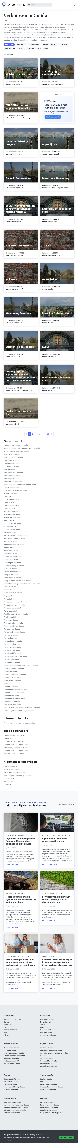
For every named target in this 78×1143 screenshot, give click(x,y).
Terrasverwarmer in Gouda (14, 608)
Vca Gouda (44, 1081)
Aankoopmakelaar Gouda (14, 753)
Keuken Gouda (46, 1079)
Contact (7, 1022)
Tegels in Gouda (10, 596)
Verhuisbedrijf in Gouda (13, 653)
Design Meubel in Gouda (13, 457)
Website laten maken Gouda (51, 1087)
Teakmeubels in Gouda (13, 593)
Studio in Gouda (10, 587)
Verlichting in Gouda (12, 662)
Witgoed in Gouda (11, 686)
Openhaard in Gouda (12, 529)
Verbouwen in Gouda (12, 650)
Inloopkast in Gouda (12, 487)
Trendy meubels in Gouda (14, 626)
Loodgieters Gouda (11, 1058)
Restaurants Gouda (11, 1048)
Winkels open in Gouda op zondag (17, 775)
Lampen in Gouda (11, 511)
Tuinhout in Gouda (11, 635)
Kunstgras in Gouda (11, 508)
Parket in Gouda (10, 532)
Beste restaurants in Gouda (14, 772)
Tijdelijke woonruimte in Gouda (16, 614)
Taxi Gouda (44, 1024)
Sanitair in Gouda (10, 554)
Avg (5, 1032)
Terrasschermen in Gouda (14, 605)
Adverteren (8, 1024)
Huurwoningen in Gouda (13, 481)
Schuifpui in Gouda (11, 560)
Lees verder (12, 865)
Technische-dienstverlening (20, 835)
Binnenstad (21, 44)
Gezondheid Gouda (47, 1030)
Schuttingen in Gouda (12, 563)
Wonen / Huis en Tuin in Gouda (16, 445)
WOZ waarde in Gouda (12, 704)
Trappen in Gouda (11, 620)
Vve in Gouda (9, 683)
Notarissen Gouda (11, 1081)
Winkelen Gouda (46, 1048)
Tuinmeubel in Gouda (12, 644)
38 (43, 434)
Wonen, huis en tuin (15, 893)
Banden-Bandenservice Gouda (16, 1107)
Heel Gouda (9, 44)
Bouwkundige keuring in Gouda (16, 747)
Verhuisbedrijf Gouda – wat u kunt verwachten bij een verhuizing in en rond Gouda (20, 962)
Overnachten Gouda (48, 1061)
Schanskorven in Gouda (13, 557)
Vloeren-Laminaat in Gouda (15, 674)
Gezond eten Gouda (48, 1035)
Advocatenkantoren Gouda (15, 1110)
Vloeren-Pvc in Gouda (12, 677)
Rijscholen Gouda (47, 1019)
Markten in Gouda (11, 778)
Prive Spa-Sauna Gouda (49, 1105)
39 (48, 434)
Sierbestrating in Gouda (13, 572)
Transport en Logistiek (17, 956)
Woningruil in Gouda (11, 695)
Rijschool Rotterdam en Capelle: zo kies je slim (54, 840)
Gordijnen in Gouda (11, 466)
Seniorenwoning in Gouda (14, 566)
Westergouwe (43, 48)
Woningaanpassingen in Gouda (16, 689)
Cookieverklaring (10, 1030)
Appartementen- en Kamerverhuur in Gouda (22, 448)
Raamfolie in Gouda (11, 547)
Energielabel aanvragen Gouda (16, 750)
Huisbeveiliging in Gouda (13, 472)
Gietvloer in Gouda (11, 463)
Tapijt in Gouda (10, 590)
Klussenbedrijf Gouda (12, 1079)
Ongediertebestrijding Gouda (51, 1113)
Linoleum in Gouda (11, 520)
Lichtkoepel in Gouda (12, 514)
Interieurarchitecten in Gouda (15, 490)
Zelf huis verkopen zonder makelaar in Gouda (22, 707)
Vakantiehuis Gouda (48, 1063)
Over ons (7, 1027)
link (17, 723)
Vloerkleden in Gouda (12, 680)
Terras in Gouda (10, 599)
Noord (21, 48)
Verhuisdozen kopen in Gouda (15, 656)
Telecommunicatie (51, 956)
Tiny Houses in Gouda (12, 617)
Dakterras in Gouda (11, 454)
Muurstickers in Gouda (12, 523)
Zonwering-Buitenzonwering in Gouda (19, 710)
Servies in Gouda (10, 569)
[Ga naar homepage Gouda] (13, 5)
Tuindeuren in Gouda (12, 629)
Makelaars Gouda (11, 1089)
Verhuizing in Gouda (11, 659)
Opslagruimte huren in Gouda (15, 741)
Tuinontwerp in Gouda (12, 647)
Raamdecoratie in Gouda (14, 544)
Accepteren (66, 1137)
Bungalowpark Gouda (48, 1066)
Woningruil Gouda (47, 1102)
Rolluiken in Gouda (11, 550)
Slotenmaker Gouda (12, 1113)
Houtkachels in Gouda (12, 469)
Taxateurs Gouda (10, 1084)
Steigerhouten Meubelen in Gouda (17, 581)
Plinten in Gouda (10, 541)
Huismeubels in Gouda (12, 478)
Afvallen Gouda (46, 1032)
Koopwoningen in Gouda (13, 505)
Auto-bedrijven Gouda (12, 1102)
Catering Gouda (10, 1050)
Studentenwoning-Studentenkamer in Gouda (22, 584)
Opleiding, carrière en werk (56, 835)
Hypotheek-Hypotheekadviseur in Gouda (20, 484)
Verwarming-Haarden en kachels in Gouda (21, 665)
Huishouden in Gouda (12, 475)
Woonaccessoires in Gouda (14, 698)
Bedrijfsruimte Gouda (48, 1110)
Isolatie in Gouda (10, 493)
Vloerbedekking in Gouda (14, 668)
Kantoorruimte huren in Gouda (16, 735)
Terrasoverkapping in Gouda (15, 602)
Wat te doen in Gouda (12, 766)
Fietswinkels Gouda (47, 1022)
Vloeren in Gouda (10, 671)
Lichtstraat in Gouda (12, 517)
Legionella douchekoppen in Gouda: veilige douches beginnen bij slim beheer (20, 841)
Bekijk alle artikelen (65, 805)
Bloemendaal (34, 44)
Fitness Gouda (9, 784)
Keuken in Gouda (10, 496)
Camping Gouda (46, 1058)
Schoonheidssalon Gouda (14, 1053)
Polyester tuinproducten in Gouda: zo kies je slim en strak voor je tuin (56, 899)
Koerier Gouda (9, 738)
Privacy (7, 1035)
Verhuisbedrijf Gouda (12, 1063)
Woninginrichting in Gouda (14, 692)
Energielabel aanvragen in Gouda (17, 744)
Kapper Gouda (46, 1027)
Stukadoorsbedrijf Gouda (13, 1061)
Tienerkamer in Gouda (12, 611)
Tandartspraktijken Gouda (14, 1056)
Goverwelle (63, 44)
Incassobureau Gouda (49, 1107)
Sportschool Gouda (48, 1089)
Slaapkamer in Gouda (12, 578)
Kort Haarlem (10, 48)
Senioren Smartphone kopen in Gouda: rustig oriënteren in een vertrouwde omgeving (57, 962)
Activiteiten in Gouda (12, 769)
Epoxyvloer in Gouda (12, 460)
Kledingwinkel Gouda (48, 1084)
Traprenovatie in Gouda (13, 623)
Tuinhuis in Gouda (10, 638)
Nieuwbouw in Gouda (12, 526)
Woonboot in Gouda (12, 701)
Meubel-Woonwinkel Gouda (51, 1050)
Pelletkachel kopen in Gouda (15, 535)
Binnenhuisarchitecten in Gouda (16, 451)
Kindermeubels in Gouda (13, 499)
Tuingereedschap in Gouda (14, 632)
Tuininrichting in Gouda (13, 641)
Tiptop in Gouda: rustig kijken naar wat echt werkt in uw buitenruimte (21, 899)
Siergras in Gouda (11, 575)
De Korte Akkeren (49, 44)
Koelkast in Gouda (11, 502)
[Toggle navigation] (74, 4)
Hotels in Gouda (10, 781)
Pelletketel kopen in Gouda (14, 538)
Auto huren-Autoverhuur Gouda (16, 1105)
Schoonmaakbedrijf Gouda (14, 1087)
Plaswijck (31, 48)
